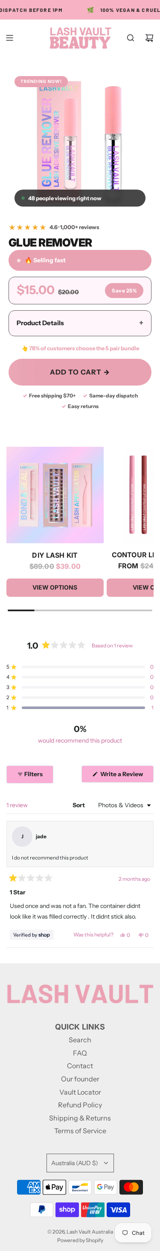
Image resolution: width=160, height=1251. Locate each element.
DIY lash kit (55, 555)
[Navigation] (9, 37)
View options (54, 587)
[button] (80, 667)
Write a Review (123, 776)
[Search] (130, 37)
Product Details (80, 323)
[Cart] (149, 37)
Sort (79, 805)
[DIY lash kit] (55, 495)
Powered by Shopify (80, 1240)
